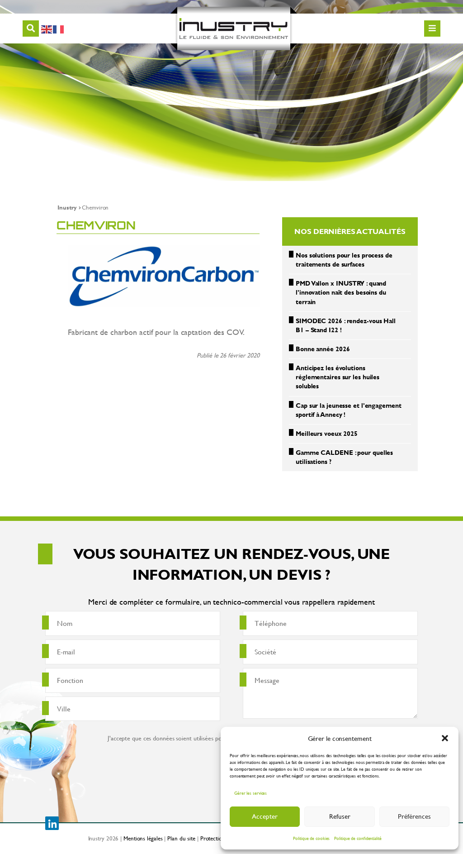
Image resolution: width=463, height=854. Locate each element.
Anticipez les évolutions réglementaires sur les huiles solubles (337, 377)
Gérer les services (250, 793)
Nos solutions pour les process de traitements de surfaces (344, 259)
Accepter (265, 816)
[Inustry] (233, 28)
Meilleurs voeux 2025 (327, 433)
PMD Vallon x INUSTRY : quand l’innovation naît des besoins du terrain (341, 292)
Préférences (414, 816)
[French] (59, 28)
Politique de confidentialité (357, 838)
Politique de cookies (311, 838)
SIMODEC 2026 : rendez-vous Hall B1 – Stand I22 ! (346, 325)
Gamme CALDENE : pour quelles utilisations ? (344, 457)
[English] (47, 28)
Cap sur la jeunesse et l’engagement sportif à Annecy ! (349, 410)
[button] (444, 738)
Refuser (339, 816)
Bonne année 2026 (323, 348)
